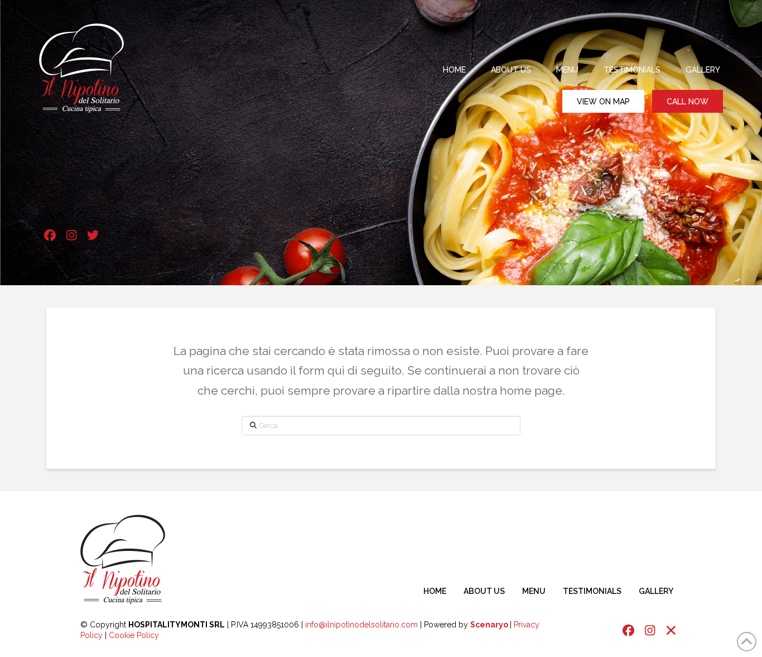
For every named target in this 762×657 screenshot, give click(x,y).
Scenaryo (489, 624)
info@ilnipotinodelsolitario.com (361, 624)
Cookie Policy (134, 635)
